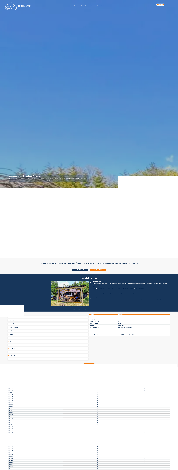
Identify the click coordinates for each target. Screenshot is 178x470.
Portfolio (76, 5)
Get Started (99, 5)
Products (81, 5)
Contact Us (105, 5)
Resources (93, 5)
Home (71, 5)
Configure (87, 5)
